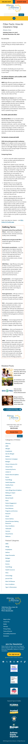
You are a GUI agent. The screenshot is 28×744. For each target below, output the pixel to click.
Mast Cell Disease (10, 581)
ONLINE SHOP (6, 2)
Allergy (7, 546)
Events (7, 477)
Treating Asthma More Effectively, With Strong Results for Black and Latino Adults (20, 372)
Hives (6, 572)
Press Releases (9, 508)
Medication (8, 495)
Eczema (7, 564)
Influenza (8, 487)
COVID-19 (8, 472)
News (9, 30)
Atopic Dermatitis (10, 555)
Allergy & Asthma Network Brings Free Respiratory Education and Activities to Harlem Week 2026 (19, 400)
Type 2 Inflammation (11, 587)
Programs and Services (11, 511)
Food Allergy (8, 480)
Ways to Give (6, 619)
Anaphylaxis (8, 451)
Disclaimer (6, 636)
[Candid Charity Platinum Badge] (14, 679)
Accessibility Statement (9, 633)
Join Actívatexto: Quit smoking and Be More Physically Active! (19, 381)
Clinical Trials (8, 467)
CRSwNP (7, 561)
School (7, 516)
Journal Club (8, 578)
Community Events (10, 469)
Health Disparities (10, 482)
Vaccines (7, 531)
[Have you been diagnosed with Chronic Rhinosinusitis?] (7, 391)
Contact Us (6, 621)
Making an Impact (10, 492)
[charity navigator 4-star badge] (14, 668)
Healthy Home (9, 485)
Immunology (8, 575)
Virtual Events (9, 533)
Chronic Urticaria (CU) (11, 464)
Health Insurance (10, 570)
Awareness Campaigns (11, 459)
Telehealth (8, 528)
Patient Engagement (11, 503)
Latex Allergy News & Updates (13, 490)
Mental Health (9, 498)
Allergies (5, 30)
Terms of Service (7, 631)
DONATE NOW (21, 2)
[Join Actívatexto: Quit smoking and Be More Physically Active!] (7, 381)
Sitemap (5, 626)
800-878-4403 (9, 610)
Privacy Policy (7, 629)
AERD (6, 446)
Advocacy (7, 443)
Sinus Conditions (9, 526)
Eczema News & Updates (12, 474)
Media (5, 624)
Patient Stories (9, 505)
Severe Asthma (9, 518)
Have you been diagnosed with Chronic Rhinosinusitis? (20, 390)
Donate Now (14, 432)
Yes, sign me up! (14, 654)
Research (7, 513)
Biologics (7, 461)
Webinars (8, 536)
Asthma (7, 456)
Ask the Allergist (9, 454)
